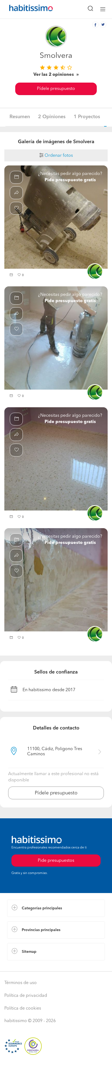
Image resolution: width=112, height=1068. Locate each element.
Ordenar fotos (58, 156)
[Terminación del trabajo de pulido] (56, 459)
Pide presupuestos (56, 861)
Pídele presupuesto (56, 89)
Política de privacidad (25, 996)
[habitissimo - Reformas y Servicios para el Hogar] (25, 9)
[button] (12, 275)
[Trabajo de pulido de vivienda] (56, 338)
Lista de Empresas (25, 966)
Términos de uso (20, 983)
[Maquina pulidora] (56, 217)
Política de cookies (22, 1008)
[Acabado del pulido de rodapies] (56, 580)
